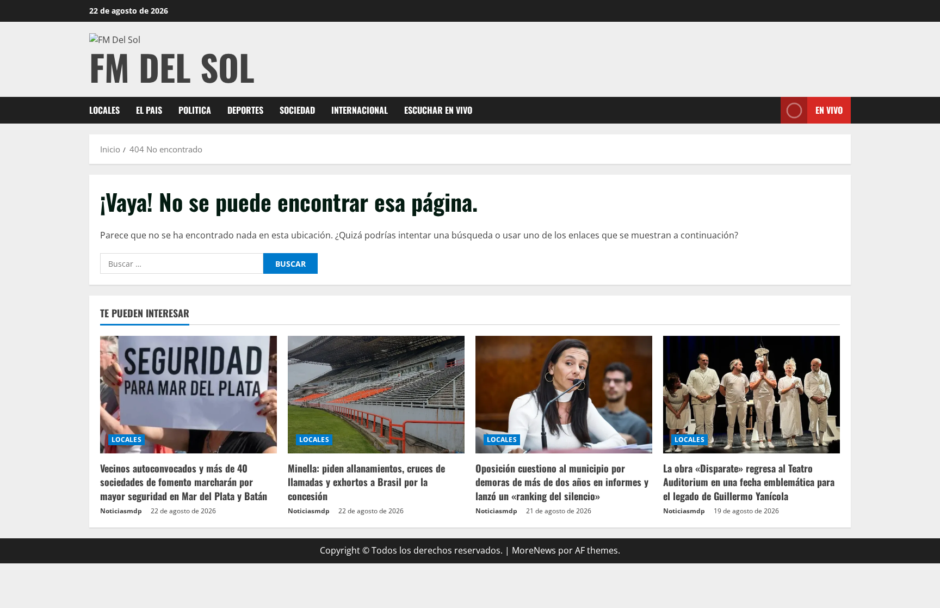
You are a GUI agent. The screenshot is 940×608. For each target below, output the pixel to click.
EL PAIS (149, 109)
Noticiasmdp (121, 510)
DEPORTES (245, 109)
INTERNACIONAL (359, 109)
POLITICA (194, 109)
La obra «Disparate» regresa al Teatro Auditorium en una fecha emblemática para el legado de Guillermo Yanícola (748, 481)
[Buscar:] (181, 263)
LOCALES (104, 109)
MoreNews (534, 550)
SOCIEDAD (297, 109)
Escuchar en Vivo (438, 109)
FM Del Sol (172, 66)
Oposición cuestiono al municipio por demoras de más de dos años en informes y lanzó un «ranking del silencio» (561, 481)
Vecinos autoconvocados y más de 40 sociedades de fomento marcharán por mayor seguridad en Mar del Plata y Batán (183, 481)
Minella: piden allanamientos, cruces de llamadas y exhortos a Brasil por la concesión (366, 481)
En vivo (829, 109)
